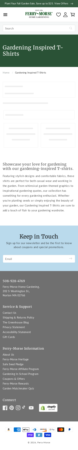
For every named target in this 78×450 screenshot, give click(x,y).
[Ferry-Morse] (39, 14)
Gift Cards (9, 337)
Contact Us (9, 312)
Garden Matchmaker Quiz (18, 388)
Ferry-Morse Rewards (16, 383)
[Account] (65, 14)
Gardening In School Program (20, 373)
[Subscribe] (70, 259)
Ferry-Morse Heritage (16, 359)
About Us (8, 354)
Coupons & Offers (14, 378)
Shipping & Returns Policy (18, 317)
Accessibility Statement (17, 332)
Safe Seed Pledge (13, 364)
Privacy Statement (14, 327)
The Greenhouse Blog (16, 322)
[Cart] (72, 14)
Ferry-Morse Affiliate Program (21, 369)
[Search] (70, 28)
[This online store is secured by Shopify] (48, 408)
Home (6, 72)
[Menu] (5, 14)
